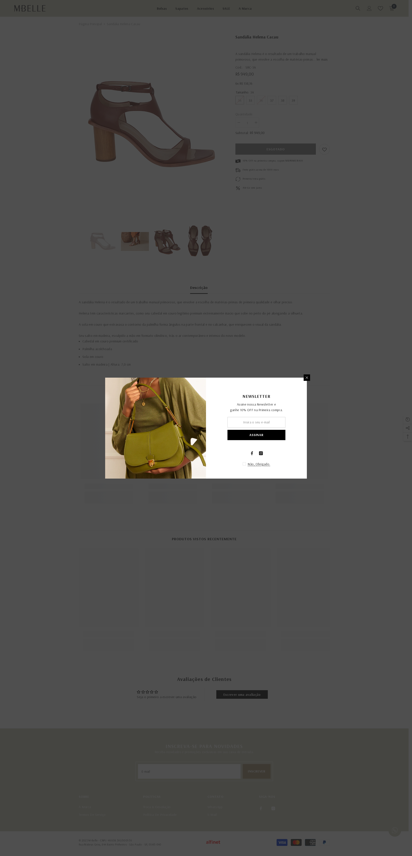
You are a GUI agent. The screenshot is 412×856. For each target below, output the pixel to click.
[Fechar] (307, 377)
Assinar (256, 435)
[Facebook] (251, 453)
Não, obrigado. (259, 464)
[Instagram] (260, 453)
